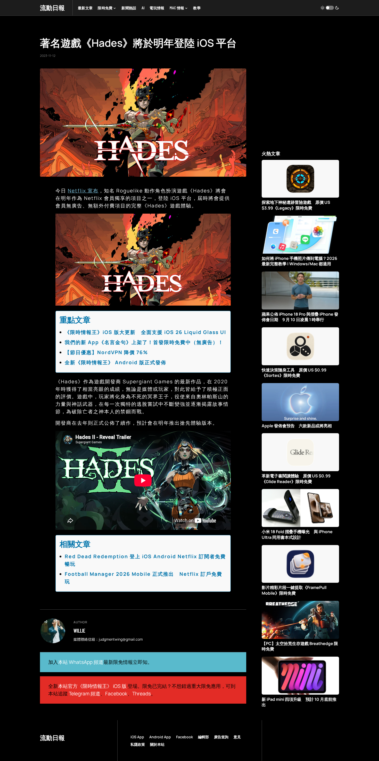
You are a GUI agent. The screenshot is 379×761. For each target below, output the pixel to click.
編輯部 (203, 736)
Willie (79, 630)
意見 (237, 736)
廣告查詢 (221, 736)
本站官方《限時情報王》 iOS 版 (92, 686)
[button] (329, 8)
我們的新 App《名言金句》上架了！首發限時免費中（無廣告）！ (144, 342)
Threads (141, 693)
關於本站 (157, 744)
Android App (160, 736)
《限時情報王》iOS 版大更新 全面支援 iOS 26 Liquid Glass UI (145, 332)
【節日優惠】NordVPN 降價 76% (106, 352)
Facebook (116, 693)
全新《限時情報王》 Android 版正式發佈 (115, 362)
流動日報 (52, 7)
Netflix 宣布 (83, 190)
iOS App (137, 736)
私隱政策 (137, 744)
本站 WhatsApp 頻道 (80, 662)
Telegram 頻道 (84, 693)
